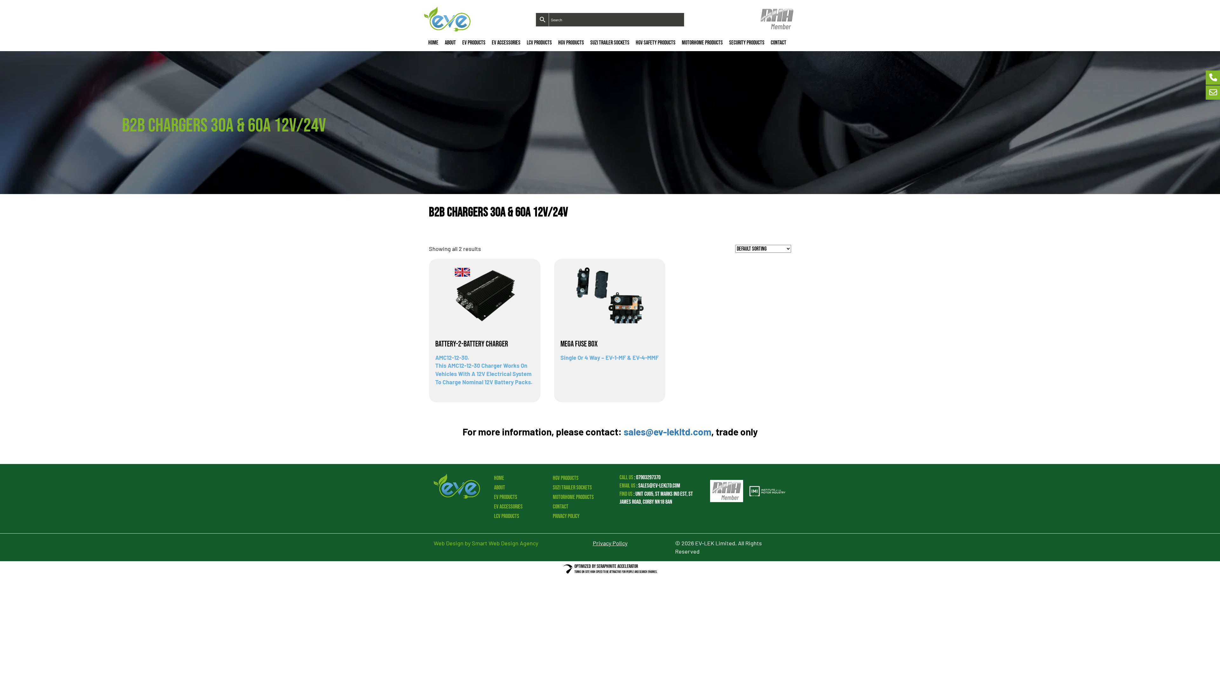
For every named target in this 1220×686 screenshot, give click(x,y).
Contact (778, 42)
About (450, 42)
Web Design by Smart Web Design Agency (486, 543)
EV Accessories (506, 42)
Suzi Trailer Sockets (609, 42)
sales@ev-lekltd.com (667, 431)
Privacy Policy (566, 516)
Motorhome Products (702, 42)
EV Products (473, 42)
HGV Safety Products (655, 42)
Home (433, 42)
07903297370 (648, 477)
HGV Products (571, 42)
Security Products (746, 42)
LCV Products (539, 42)
